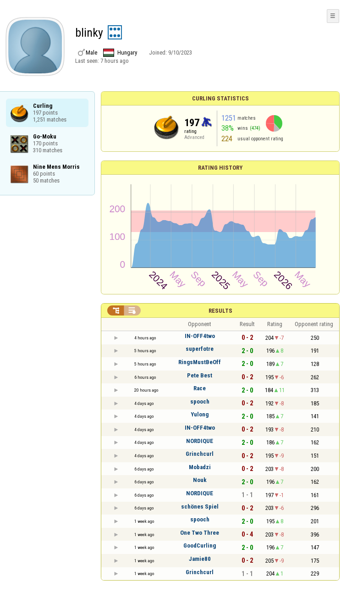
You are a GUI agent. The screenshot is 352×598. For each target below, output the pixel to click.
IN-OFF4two (200, 335)
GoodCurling (199, 545)
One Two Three (199, 532)
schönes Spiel (200, 506)
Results (220, 310)
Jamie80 (200, 558)
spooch (199, 401)
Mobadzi (200, 467)
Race (199, 388)
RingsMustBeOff (199, 362)
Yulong (200, 414)
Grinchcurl (200, 453)
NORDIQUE (199, 440)
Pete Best (199, 375)
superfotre (200, 348)
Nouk (200, 479)
